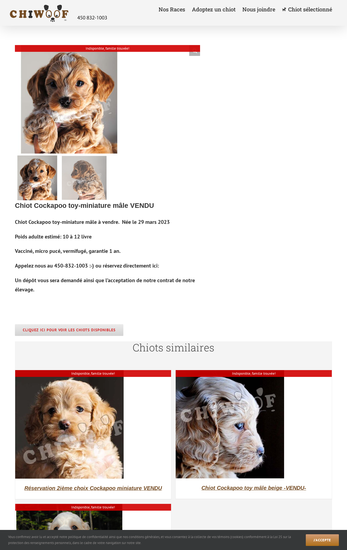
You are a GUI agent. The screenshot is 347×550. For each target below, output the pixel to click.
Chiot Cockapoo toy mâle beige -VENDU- (253, 488)
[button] (194, 50)
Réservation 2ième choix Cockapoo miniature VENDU (93, 488)
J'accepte (322, 540)
